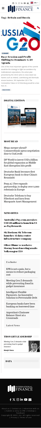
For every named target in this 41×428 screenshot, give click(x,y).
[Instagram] (18, 399)
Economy (5, 53)
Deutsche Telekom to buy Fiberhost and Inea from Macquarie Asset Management (20, 198)
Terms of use (26, 417)
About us (6, 408)
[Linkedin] (21, 399)
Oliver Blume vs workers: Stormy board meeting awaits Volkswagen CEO (20, 248)
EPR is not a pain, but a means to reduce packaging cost (20, 271)
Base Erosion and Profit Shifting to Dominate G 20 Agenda (17, 59)
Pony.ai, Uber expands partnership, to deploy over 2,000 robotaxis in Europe (21, 186)
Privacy (14, 417)
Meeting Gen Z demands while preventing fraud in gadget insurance (19, 283)
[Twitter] (13, 399)
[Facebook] (10, 399)
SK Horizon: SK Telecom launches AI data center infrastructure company (18, 235)
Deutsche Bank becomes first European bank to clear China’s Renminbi (20, 174)
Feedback (20, 413)
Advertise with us (31, 408)
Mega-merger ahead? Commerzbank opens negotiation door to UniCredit (22, 150)
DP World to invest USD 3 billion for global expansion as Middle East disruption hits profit (21, 162)
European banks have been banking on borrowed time (20, 305)
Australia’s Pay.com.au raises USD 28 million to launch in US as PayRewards (20, 223)
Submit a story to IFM (15, 411)
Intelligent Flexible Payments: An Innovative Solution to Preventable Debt (21, 294)
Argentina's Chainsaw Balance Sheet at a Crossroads (17, 315)
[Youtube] (25, 399)
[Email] (29, 399)
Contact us (16, 408)
